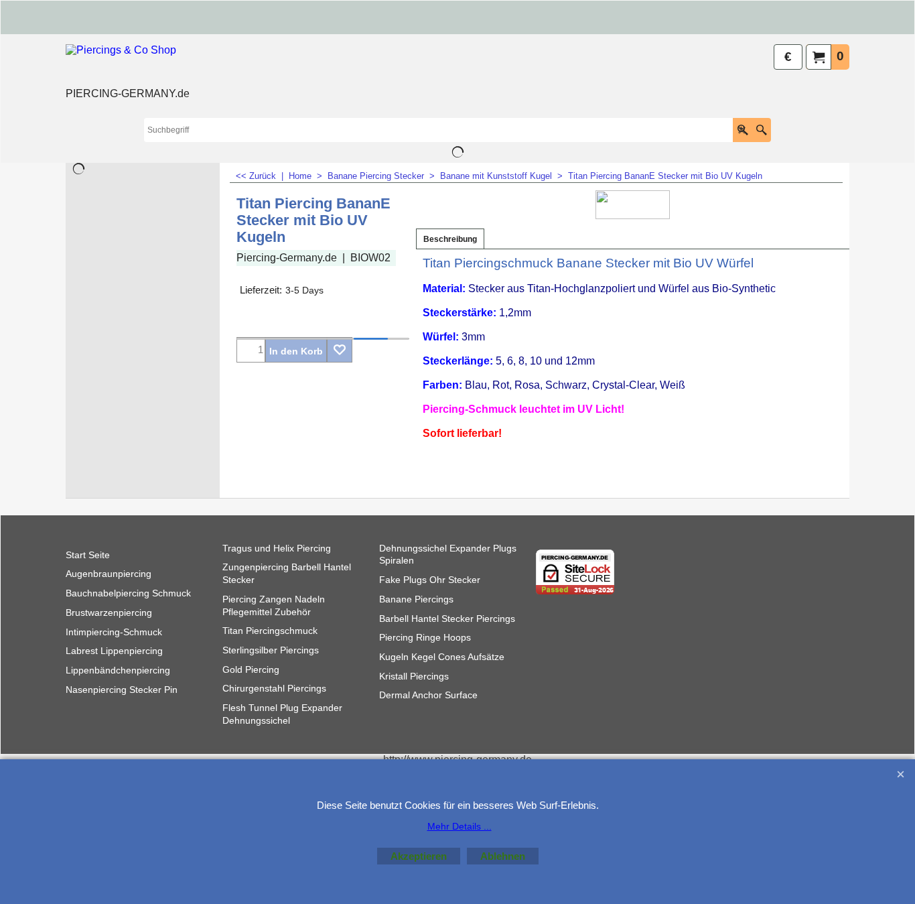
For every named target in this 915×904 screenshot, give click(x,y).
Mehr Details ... (459, 826)
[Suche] (761, 130)
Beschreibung (450, 239)
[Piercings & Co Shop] (128, 64)
